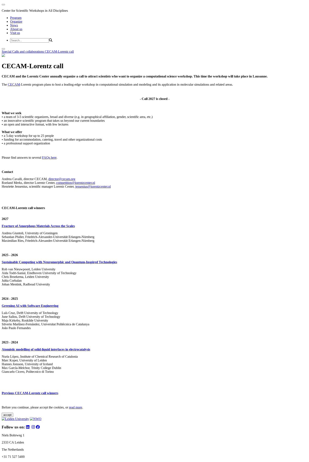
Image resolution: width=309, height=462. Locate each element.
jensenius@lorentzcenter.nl (93, 186)
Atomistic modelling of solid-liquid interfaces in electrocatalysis (46, 349)
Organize (16, 21)
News (14, 25)
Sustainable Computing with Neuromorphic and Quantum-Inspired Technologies (59, 262)
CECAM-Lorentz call (59, 51)
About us (16, 29)
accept (7, 414)
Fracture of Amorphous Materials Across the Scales (38, 226)
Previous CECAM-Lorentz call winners (30, 393)
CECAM (14, 84)
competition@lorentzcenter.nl (75, 183)
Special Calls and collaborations (23, 51)
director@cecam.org (61, 179)
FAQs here (49, 157)
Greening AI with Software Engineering (30, 306)
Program (15, 18)
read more (75, 407)
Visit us (15, 33)
